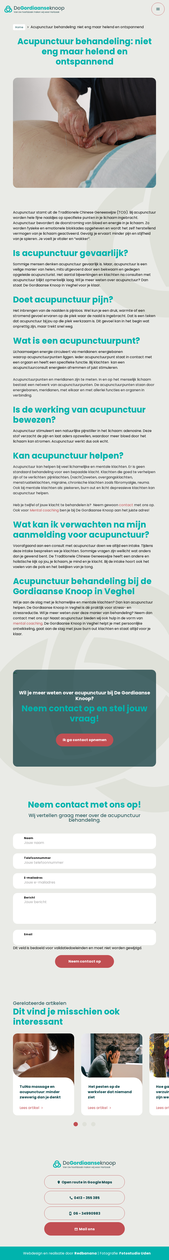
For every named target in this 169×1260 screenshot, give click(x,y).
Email (28, 934)
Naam (28, 838)
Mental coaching (44, 510)
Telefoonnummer (37, 858)
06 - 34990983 (86, 1213)
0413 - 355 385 (87, 1197)
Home (19, 27)
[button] (75, 1124)
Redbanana (85, 1253)
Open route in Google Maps (87, 1182)
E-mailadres (33, 878)
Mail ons (87, 1229)
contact (126, 504)
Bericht (29, 897)
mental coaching (27, 623)
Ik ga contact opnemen (85, 739)
